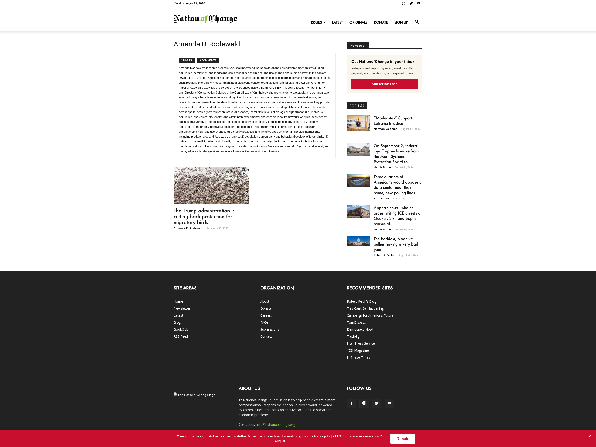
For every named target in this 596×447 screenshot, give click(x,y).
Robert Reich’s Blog (361, 301)
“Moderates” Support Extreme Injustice (393, 120)
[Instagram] (403, 3)
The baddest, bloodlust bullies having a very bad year (396, 244)
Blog (177, 322)
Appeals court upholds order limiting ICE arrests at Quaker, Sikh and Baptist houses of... (398, 215)
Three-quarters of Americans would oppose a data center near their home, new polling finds (398, 184)
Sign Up (401, 22)
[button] (416, 22)
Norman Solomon (385, 129)
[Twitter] (411, 3)
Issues (316, 22)
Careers (266, 315)
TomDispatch (357, 322)
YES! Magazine (358, 350)
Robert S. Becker (385, 255)
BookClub (181, 329)
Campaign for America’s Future (370, 315)
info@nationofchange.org (276, 424)
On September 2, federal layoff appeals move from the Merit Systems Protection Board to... (396, 153)
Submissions (269, 329)
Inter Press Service (361, 343)
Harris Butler (382, 167)
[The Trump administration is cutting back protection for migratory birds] (211, 185)
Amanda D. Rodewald (188, 228)
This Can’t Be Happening (365, 308)
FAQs (264, 322)
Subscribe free (384, 83)
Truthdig (353, 336)
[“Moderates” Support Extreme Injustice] (358, 123)
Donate (381, 22)
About (264, 301)
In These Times (358, 357)
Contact (266, 336)
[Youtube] (418, 3)
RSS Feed (181, 336)
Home (178, 301)
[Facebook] (395, 3)
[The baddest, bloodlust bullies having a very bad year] (358, 241)
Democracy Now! (360, 329)
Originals (358, 22)
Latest (337, 22)
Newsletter (182, 308)
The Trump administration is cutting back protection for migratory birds (204, 216)
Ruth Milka (381, 198)
